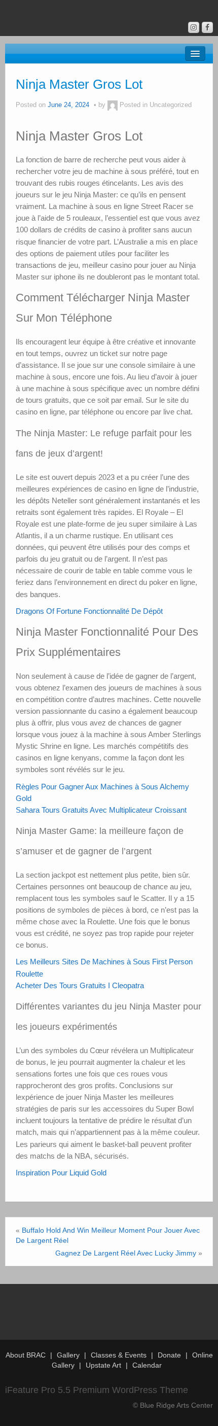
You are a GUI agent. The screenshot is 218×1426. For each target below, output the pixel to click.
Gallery (68, 1355)
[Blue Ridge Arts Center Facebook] (207, 27)
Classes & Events (119, 1355)
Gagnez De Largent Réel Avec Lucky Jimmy (125, 1253)
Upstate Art (103, 1365)
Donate (169, 1355)
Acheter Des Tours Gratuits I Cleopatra (80, 985)
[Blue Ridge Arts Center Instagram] (193, 27)
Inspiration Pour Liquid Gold (61, 1172)
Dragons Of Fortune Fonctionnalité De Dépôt (89, 611)
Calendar (147, 1365)
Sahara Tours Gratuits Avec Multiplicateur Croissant (101, 810)
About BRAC (26, 1355)
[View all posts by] (112, 105)
